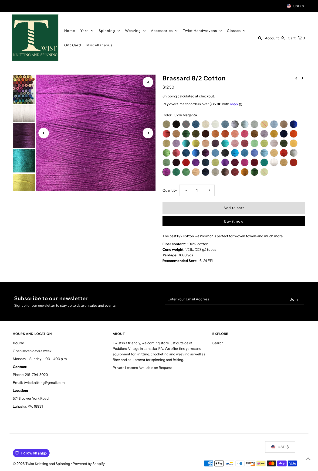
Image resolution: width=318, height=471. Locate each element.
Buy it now (234, 221)
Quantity (169, 190)
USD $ (298, 6)
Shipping (169, 96)
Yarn (84, 30)
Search (217, 343)
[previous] (296, 78)
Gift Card (72, 45)
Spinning (107, 30)
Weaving (133, 30)
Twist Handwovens (200, 30)
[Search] (260, 38)
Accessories (162, 30)
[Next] (148, 133)
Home (69, 30)
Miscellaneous (99, 45)
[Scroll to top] (308, 459)
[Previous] (43, 133)
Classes (234, 30)
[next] (302, 78)
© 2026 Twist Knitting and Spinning (42, 463)
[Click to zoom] (148, 82)
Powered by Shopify (89, 463)
